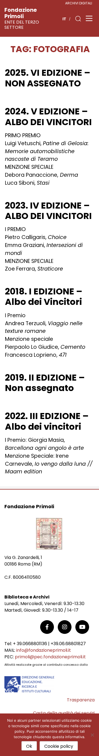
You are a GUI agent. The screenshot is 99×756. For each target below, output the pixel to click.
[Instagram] (65, 627)
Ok (29, 746)
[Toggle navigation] (89, 18)
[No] (92, 735)
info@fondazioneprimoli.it (43, 650)
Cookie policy (58, 746)
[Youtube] (82, 627)
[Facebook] (47, 627)
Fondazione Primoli (20, 13)
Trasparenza (81, 700)
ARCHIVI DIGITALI (78, 3)
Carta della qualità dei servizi (64, 713)
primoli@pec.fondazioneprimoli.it (50, 657)
